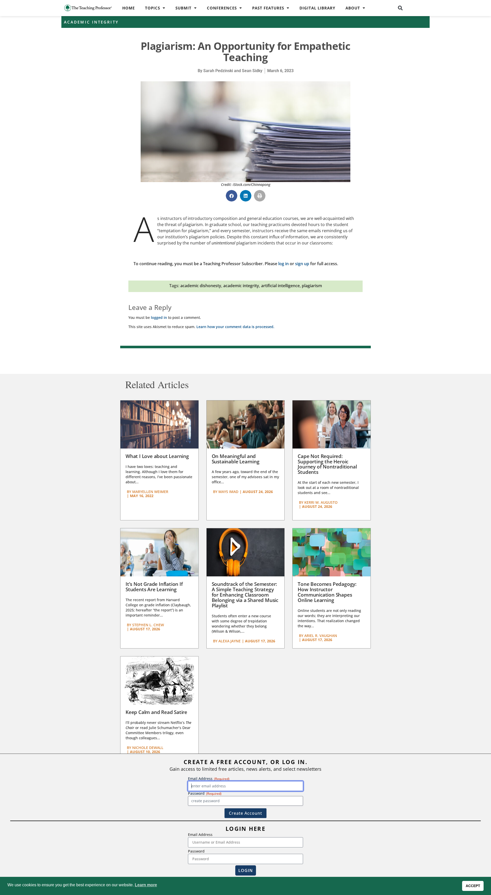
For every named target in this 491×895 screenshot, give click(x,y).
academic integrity (241, 285)
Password (196, 851)
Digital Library (317, 7)
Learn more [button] (146, 885)
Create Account (245, 813)
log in (283, 263)
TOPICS (152, 7)
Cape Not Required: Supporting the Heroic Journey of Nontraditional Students (327, 464)
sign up (302, 263)
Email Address (200, 834)
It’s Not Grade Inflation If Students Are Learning (154, 587)
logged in (159, 317)
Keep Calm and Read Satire (156, 712)
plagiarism (312, 285)
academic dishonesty (200, 285)
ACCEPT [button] (473, 886)
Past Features (268, 7)
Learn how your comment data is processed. (235, 326)
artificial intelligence (280, 285)
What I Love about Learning (157, 456)
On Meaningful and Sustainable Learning (236, 459)
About (352, 7)
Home (128, 7)
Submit (183, 7)
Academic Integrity (91, 22)
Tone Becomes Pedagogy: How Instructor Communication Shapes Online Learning (327, 592)
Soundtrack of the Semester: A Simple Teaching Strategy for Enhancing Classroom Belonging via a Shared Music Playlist (245, 595)
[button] (400, 8)
